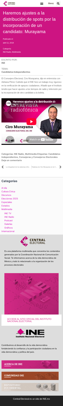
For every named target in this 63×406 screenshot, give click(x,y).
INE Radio (7, 52)
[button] (41, 3)
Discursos (6, 195)
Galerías (8, 224)
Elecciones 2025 (9, 198)
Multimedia (16, 52)
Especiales (6, 202)
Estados (5, 205)
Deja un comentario (11, 160)
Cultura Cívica (8, 191)
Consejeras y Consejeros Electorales (38, 157)
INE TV (7, 213)
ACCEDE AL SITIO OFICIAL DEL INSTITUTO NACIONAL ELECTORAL (29, 320)
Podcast (8, 220)
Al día (4, 188)
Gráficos (8, 227)
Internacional (7, 231)
